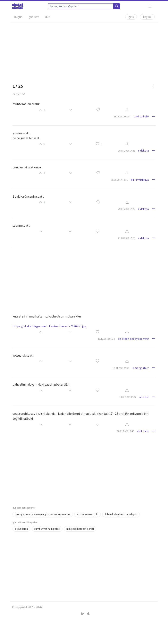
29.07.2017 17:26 (126, 208)
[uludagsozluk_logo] (17, 6)
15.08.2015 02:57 (122, 116)
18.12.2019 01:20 (106, 338)
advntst (144, 397)
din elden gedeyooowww (133, 339)
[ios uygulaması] (88, 614)
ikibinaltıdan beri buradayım (121, 514)
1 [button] (101, 144)
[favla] (98, 110)
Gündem (34, 17)
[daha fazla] (150, 6)
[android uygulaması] (83, 614)
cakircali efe (141, 116)
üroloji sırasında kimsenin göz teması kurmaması (42, 514)
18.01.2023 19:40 (125, 431)
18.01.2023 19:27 (127, 397)
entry (16, 94)
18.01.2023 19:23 (120, 368)
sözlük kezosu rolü (87, 514)
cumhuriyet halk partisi (47, 529)
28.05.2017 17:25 (126, 150)
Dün (47, 17)
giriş (131, 17)
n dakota (143, 150)
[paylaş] (127, 109)
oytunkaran (21, 529)
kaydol (147, 17)
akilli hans (143, 431)
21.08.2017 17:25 (126, 238)
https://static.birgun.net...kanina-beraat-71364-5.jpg (49, 326)
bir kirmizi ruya (140, 180)
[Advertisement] (84, 51)
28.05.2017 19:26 (119, 179)
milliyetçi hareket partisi (80, 529)
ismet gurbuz (141, 368)
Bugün (18, 17)
